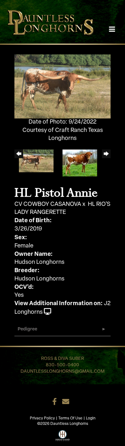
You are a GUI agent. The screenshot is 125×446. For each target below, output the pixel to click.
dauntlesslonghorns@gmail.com (62, 371)
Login (91, 418)
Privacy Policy (42, 418)
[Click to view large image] (62, 87)
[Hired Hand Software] (62, 435)
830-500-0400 (62, 365)
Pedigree (27, 329)
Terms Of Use (70, 418)
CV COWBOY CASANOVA (47, 204)
